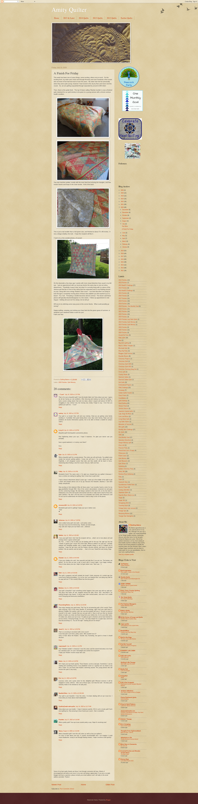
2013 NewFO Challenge (126, 285)
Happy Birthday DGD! (127, 605)
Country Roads (123, 374)
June (124, 232)
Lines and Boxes (124, 416)
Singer (120, 497)
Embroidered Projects (125, 385)
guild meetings (123, 400)
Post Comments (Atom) (67, 789)
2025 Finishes (123, 330)
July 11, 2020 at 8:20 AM (71, 535)
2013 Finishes (123, 282)
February (125, 244)
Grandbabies (122, 398)
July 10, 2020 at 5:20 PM (74, 505)
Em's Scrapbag (125, 724)
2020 (122, 207)
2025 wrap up (124, 657)
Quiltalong (122, 466)
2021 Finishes (123, 311)
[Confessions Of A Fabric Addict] (132, 158)
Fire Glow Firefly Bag (126, 599)
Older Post (110, 785)
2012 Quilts (112, 18)
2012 (122, 270)
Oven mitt (121, 445)
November (125, 212)
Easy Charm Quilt (126, 725)
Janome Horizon (123, 408)
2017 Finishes (123, 298)
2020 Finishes (62, 382)
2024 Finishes (123, 327)
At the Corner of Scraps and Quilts (132, 617)
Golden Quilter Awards (125, 393)
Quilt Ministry (72, 382)
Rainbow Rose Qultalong (126, 474)
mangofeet (124, 676)
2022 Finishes (123, 314)
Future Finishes (125, 565)
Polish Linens (123, 455)
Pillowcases (122, 453)
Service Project (123, 487)
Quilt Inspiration (126, 570)
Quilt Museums (123, 461)
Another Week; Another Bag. (129, 619)
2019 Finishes (123, 303)
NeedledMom (125, 630)
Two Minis (125, 226)
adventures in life (126, 737)
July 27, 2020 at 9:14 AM (71, 719)
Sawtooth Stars (123, 482)
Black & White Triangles (126, 345)
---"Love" (61, 394)
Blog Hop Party (123, 351)
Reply (60, 407)
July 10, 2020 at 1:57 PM (72, 394)
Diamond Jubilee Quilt (125, 379)
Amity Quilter (69, 9)
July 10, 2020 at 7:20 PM (72, 520)
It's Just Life (124, 746)
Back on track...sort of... (127, 732)
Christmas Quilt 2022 (125, 366)
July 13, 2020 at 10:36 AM (76, 693)
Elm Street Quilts (126, 597)
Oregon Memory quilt (125, 442)
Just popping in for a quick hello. (130, 625)
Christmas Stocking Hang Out (127, 369)
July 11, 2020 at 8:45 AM (71, 558)
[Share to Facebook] (88, 380)
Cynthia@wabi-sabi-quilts (67, 706)
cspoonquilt (62, 646)
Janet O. (61, 629)
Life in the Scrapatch (127, 682)
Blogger (108, 800)
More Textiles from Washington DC (130, 578)
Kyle (60, 454)
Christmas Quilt (123, 361)
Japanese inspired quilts (126, 411)
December (125, 209)
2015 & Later (69, 18)
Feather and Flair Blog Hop (128, 632)
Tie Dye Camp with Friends (128, 639)
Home (56, 18)
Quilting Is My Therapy (128, 662)
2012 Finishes (123, 280)
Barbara (61, 588)
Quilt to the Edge (126, 637)
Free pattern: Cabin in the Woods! (130, 572)
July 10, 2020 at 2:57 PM (71, 413)
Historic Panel (123, 406)
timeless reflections (127, 691)
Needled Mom (63, 693)
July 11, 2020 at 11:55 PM (72, 629)
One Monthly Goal (124, 437)
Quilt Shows (122, 463)
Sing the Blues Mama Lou (126, 495)
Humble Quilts (125, 577)
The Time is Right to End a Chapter (130, 692)
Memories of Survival (125, 424)
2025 (122, 193)
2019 (122, 250)
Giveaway (121, 390)
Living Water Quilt (124, 419)
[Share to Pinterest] (90, 380)
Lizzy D (61, 430)
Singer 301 (122, 500)
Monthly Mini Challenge (126, 429)
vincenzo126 (63, 505)
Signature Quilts (123, 492)
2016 (122, 259)
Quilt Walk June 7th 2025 (128, 664)
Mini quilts (122, 427)
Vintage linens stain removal (127, 508)
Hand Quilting (123, 403)
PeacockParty (129, 83)
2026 (122, 190)
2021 (122, 204)
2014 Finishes (123, 288)
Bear (120, 340)
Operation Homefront (125, 440)
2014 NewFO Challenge (126, 290)
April (123, 238)
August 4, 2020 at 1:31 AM (71, 731)
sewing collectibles (124, 490)
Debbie (61, 535)
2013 (122, 268)
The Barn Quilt (125, 754)
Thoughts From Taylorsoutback (131, 731)
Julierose (62, 520)
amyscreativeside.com (128, 711)
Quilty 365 (122, 471)
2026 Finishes (123, 332)
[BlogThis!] (84, 380)
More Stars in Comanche (129, 744)
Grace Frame (122, 395)
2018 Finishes (123, 301)
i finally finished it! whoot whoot (129, 739)
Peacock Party (123, 448)
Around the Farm (124, 335)
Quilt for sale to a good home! (129, 585)
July (123, 224)
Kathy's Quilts (125, 610)
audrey (61, 413)
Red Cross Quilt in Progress (128, 645)
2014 (122, 265)
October (124, 215)
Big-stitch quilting (124, 343)
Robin (60, 661)
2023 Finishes (123, 317)
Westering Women (124, 513)
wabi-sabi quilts (126, 655)
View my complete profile (126, 554)
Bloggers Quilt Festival (125, 353)
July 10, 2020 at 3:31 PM (70, 471)
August (124, 221)
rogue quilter (125, 624)
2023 (122, 198)
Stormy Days (125, 759)
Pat (60, 678)
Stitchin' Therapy (126, 719)
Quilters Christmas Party (126, 469)
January (124, 247)
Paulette (61, 719)
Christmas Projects (124, 358)
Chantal (61, 558)
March (124, 241)
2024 (122, 196)
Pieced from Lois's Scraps (126, 450)
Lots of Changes (125, 670)
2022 (122, 201)
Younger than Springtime (126, 516)
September (125, 218)
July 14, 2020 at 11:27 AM (83, 706)
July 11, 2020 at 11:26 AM (78, 605)
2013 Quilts (98, 18)
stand (122, 677)
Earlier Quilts (126, 18)
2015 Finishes (123, 293)
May (123, 235)
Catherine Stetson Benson (128, 705)
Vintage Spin (122, 511)
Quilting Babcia (136, 525)
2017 (122, 256)
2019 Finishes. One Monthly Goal (129, 306)
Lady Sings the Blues (125, 414)
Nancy (61, 731)
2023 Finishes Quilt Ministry (127, 322)
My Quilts (121, 432)
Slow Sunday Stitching (127, 612)
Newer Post (56, 785)
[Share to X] (86, 380)
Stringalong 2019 (124, 503)
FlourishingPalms (64, 605)
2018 (122, 253)
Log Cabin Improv (124, 421)
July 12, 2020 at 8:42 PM (68, 678)
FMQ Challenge (123, 387)
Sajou (120, 479)
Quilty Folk (124, 669)
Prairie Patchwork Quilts (128, 697)
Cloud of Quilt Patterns (128, 704)
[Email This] (82, 380)
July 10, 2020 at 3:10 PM (71, 430)
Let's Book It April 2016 (127, 761)
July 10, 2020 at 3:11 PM (69, 454)
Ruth (60, 573)
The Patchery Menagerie (128, 604)
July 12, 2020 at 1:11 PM (74, 646)
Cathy (60, 471)
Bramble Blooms (123, 356)
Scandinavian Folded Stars (127, 484)
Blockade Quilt (123, 348)
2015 (122, 262)
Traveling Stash (123, 505)
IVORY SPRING (126, 584)
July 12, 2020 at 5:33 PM (70, 661)
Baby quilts (122, 337)
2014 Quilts (84, 18)
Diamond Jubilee (123, 377)
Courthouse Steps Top (127, 592)
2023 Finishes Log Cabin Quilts (128, 319)
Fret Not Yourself (126, 644)
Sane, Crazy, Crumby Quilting (130, 590)
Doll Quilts (122, 382)
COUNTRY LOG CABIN (128, 650)
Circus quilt (122, 372)
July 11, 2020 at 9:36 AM (69, 573)
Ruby (120, 477)
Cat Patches (124, 564)
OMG (120, 435)
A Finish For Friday (127, 229)
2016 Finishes (123, 295)
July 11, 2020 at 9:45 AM (71, 588)
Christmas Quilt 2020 (125, 364)
